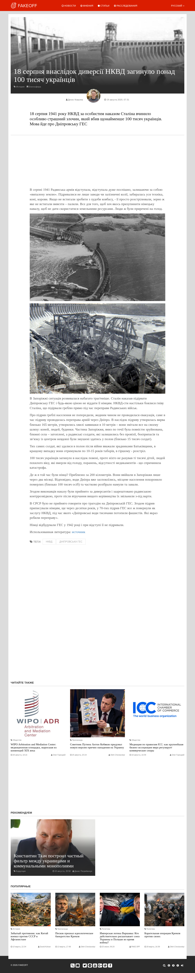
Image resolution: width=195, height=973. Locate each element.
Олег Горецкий (59, 755)
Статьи (104, 5)
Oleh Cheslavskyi (117, 755)
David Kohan (45, 947)
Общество (17, 740)
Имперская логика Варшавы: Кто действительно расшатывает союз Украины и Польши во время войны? (120, 938)
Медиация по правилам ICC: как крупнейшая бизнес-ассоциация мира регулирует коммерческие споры (156, 747)
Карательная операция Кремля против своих (162, 935)
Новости (70, 5)
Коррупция (21, 871)
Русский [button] (177, 5)
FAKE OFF (135, 947)
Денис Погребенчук (83, 871)
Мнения (87, 5)
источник (78, 532)
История (20, 86)
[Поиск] (164, 965)
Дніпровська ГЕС (70, 541)
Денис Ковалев (75, 99)
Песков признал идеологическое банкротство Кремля (74, 935)
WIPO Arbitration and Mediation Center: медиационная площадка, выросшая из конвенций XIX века (34, 747)
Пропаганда (77, 740)
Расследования (126, 5)
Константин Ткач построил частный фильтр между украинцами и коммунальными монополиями (48, 860)
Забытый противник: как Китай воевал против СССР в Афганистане (29, 936)
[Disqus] (97, 638)
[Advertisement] (97, 161)
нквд (49, 541)
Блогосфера (35, 86)
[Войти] (182, 965)
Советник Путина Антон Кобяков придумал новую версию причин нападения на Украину (97, 746)
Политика (106, 929)
